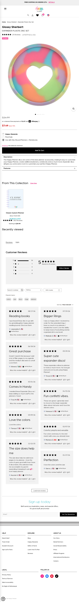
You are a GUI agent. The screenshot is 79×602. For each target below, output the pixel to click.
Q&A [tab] (17, 242)
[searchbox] (13, 290)
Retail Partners (58, 542)
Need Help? (6, 538)
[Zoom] (73, 108)
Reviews (30, 553)
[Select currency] (49, 15)
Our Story (56, 538)
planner (33, 299)
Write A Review (64, 268)
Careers (56, 561)
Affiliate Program (58, 553)
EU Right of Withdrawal (9, 586)
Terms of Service (7, 578)
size (14, 299)
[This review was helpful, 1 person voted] (29, 479)
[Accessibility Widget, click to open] (3, 599)
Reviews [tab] (9, 242)
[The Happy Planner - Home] (39, 9)
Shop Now (33, 183)
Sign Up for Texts (7, 549)
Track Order (6, 542)
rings (26, 299)
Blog (29, 538)
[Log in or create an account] (32, 15)
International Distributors (61, 557)
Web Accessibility (7, 582)
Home (4, 22)
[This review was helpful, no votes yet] (29, 335)
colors (9, 299)
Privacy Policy (6, 575)
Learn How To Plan (34, 549)
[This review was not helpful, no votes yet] (33, 335)
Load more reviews (39, 490)
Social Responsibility (59, 546)
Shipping (5, 145)
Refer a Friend (32, 546)
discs (20, 299)
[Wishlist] (37, 15)
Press (55, 549)
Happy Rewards (33, 542)
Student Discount (7, 546)
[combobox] (34, 290)
